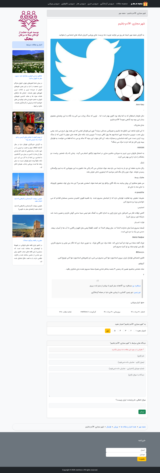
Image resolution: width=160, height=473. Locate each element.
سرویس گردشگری (107, 3)
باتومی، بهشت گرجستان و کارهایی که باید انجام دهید (28, 199)
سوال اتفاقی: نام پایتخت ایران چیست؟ (131, 400)
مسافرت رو (137, 285)
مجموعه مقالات (122, 3)
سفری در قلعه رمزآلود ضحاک (32, 240)
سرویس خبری (93, 3)
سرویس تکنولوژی (68, 3)
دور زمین (137, 292)
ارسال (142, 411)
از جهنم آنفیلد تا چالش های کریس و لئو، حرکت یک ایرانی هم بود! (29, 138)
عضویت (142, 458)
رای (107, 330)
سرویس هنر (81, 3)
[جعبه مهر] (139, 4)
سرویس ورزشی (54, 3)
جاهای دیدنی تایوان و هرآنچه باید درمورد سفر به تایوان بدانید (28, 77)
